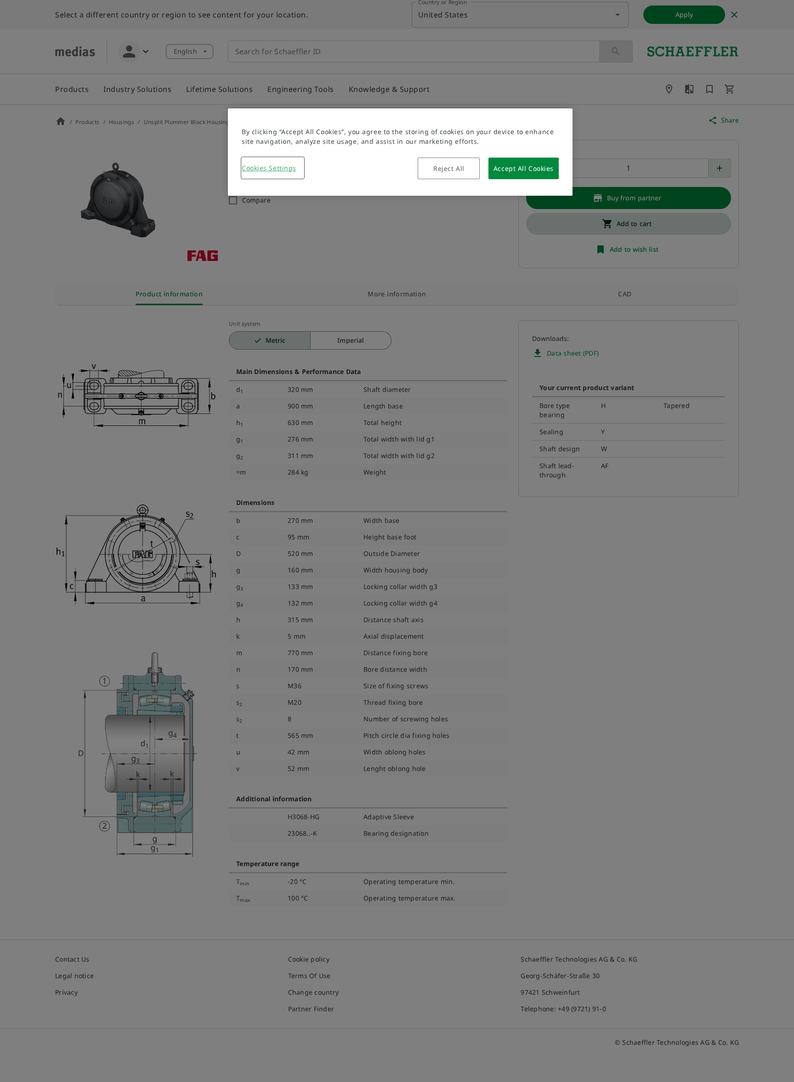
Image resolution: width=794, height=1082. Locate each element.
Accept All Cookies (523, 168)
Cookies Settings (269, 168)
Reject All (449, 168)
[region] (400, 152)
